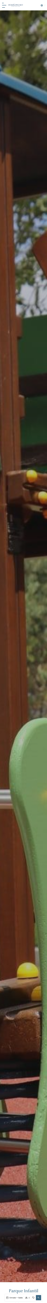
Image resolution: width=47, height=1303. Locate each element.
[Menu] (4, 5)
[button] (38, 1297)
